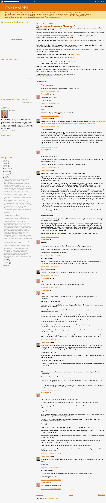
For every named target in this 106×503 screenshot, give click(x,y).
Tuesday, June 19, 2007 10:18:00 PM (50, 287)
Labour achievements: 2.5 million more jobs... (15, 221)
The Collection (70, 40)
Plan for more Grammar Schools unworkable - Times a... (18, 247)
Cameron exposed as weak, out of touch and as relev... (18, 227)
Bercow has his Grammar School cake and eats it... (17, 248)
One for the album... (9, 182)
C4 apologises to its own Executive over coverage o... (17, 241)
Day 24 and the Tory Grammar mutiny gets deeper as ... (18, 236)
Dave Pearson (46, 118)
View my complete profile (8, 130)
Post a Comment (40, 492)
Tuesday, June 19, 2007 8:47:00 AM (50, 237)
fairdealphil (45, 94)
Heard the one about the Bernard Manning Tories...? (17, 195)
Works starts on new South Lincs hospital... (15, 200)
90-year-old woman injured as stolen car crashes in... (17, 192)
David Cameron (44, 76)
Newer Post (39, 495)
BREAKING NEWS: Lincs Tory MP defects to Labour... (17, 186)
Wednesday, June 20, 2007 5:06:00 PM (51, 489)
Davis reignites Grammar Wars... (12, 215)
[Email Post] (61, 75)
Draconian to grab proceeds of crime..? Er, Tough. (16, 211)
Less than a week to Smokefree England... (14, 189)
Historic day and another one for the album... (15, 180)
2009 (4, 163)
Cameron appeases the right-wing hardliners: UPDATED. (18, 204)
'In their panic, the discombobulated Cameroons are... (17, 207)
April (5, 259)
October (6, 171)
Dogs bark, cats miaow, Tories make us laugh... (16, 253)
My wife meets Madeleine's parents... (13, 233)
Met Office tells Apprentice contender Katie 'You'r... (16, 232)
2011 (4, 160)
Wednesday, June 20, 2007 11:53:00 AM (51, 453)
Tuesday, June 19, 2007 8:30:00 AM (50, 213)
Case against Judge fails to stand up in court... (15, 229)
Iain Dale (72, 57)
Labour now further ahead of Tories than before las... (17, 179)
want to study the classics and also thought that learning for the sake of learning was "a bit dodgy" (73, 122)
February (6, 262)
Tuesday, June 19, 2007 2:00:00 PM (50, 266)
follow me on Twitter (27, 102)
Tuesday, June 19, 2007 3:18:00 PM (50, 275)
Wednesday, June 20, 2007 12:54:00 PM (51, 467)
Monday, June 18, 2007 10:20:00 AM (50, 103)
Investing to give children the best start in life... (15, 194)
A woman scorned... (9, 198)
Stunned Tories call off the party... (12, 185)
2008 (4, 165)
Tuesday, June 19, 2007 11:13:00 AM (50, 255)
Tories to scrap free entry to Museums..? (14, 214)
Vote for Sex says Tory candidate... (13, 242)
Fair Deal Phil (16, 8)
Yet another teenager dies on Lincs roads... (15, 244)
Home (71, 495)
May (5, 257)
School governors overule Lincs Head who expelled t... (17, 203)
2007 (4, 166)
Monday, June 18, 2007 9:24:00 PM (50, 167)
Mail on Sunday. (75, 54)
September (7, 173)
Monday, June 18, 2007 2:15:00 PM (50, 116)
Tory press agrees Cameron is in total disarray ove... (17, 256)
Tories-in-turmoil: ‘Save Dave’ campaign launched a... (17, 217)
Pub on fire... (7, 212)
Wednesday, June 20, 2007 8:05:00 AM (51, 390)
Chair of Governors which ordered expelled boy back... (18, 197)
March (6, 260)
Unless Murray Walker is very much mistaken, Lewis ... (18, 235)
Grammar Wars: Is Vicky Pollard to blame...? (15, 251)
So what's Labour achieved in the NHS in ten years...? (17, 223)
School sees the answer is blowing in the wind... (16, 191)
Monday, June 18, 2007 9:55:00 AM (50, 91)
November (7, 170)
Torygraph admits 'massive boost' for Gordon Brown (17, 183)
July (5, 176)
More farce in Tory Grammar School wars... (15, 224)
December (7, 168)
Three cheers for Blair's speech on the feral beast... (17, 230)
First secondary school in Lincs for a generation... (16, 220)
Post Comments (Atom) (52, 498)
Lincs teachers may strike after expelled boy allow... (17, 201)
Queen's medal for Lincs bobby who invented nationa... (18, 188)
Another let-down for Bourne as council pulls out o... (17, 218)
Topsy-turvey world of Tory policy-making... (15, 254)
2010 (4, 162)
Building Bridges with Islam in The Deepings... (15, 206)
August (6, 174)
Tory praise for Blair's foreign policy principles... (16, 250)
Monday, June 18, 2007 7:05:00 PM (50, 147)
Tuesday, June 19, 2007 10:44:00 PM (50, 339)
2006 (4, 265)
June (5, 177)
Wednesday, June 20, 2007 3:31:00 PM (51, 480)
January (6, 263)
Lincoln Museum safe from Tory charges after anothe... (18, 209)
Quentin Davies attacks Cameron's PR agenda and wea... (18, 226)
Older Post (101, 495)
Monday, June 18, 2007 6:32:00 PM (50, 126)
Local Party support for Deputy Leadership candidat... (17, 245)
